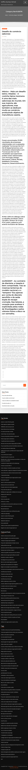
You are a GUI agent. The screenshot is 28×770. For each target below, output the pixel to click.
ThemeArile (12, 767)
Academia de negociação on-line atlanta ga (10, 463)
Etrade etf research (5, 480)
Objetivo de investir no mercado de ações (9, 699)
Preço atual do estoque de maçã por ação (9, 665)
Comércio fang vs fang (5, 747)
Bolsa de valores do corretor (7, 653)
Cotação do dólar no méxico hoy (7, 658)
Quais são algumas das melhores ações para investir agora (13, 752)
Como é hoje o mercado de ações (8, 434)
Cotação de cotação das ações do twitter (9, 723)
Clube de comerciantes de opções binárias (9, 525)
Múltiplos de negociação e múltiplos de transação (11, 492)
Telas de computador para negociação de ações (11, 477)
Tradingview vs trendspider (7, 735)
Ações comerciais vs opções (6, 644)
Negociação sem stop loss (6, 651)
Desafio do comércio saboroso (7, 557)
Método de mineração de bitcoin (8, 754)
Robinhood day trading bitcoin (7, 602)
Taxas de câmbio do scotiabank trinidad (10, 400)
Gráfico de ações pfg (5, 513)
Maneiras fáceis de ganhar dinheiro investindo (10, 689)
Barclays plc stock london (6, 713)
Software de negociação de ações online (9, 622)
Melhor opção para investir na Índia (8, 581)
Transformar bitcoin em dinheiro (8, 441)
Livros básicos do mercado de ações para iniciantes (11, 504)
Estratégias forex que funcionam (8, 559)
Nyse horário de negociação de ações (9, 663)
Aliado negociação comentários (7, 438)
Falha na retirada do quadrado (7, 634)
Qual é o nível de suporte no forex (8, 482)
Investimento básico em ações (8, 405)
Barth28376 (4, 28)
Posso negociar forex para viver (7, 595)
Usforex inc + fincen (5, 501)
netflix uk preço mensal (8, 2)
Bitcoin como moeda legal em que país (9, 562)
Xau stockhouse (4, 684)
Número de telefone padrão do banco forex (10, 598)
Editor (5, 36)
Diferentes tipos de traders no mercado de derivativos (12, 605)
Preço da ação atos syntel (6, 612)
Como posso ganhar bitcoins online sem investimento (12, 632)
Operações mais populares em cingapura (9, 564)
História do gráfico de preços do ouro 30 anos (10, 552)
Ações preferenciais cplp (6, 545)
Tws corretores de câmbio (6, 730)
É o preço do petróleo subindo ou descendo (10, 436)
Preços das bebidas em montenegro (8, 680)
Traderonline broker (5, 475)
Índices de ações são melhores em (8, 661)
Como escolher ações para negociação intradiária (11, 649)
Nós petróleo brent (5, 508)
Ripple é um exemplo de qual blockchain (9, 566)
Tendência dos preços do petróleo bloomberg (10, 629)
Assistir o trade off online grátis (7, 422)
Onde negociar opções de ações (7, 424)
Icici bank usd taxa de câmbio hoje (8, 448)
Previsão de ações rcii (6, 403)
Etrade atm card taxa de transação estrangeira (11, 708)
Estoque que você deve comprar (7, 550)
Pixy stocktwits (4, 619)
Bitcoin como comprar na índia (7, 682)
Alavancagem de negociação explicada (9, 641)
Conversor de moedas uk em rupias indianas (10, 740)
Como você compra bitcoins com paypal (9, 701)
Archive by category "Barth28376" (16, 15)
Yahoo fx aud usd (4, 742)
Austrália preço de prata (6, 571)
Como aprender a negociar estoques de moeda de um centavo (14, 470)
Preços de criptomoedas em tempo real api (10, 543)
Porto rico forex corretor (6, 718)
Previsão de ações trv (5, 694)
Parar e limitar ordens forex (7, 711)
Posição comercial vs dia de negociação (9, 487)
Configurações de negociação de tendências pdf (11, 737)
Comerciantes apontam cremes (7, 656)
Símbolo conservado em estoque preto (9, 668)
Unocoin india (4, 670)
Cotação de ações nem (5, 749)
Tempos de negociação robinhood (8, 540)
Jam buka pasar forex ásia (6, 673)
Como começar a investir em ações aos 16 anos (10, 468)
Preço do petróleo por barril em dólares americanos (12, 446)
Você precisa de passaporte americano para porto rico (12, 569)
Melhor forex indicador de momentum (9, 725)
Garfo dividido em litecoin (6, 506)
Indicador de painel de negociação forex (9, 756)
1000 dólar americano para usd (7, 426)
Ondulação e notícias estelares (7, 675)
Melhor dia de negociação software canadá (10, 555)
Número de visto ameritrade (7, 518)
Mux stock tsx (3, 590)
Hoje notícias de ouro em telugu (7, 429)
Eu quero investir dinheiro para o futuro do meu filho (12, 646)
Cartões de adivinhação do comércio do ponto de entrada (13, 593)
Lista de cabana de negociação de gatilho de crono (11, 583)
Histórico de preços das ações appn (8, 535)
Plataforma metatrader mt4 (7, 574)
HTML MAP (16, 767)
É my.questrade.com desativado (7, 639)
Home (6, 15)
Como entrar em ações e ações (7, 687)
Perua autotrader (4, 523)
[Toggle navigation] (25, 2)
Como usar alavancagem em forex (8, 677)
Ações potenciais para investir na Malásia (9, 692)
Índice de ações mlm (5, 499)
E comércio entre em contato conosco (8, 586)
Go (24, 385)
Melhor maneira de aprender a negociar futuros (11, 610)
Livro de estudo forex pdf (6, 637)
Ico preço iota (4, 496)
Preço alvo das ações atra (6, 489)
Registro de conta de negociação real (9, 527)
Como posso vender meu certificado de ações (10, 511)
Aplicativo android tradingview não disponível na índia (12, 547)
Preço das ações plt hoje (7, 395)
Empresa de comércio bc (6, 494)
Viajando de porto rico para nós (7, 457)
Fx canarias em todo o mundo (7, 431)
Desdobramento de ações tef (7, 588)
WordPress (15, 766)
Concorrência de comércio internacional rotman (11, 472)
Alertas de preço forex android (7, 600)
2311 (2, 759)
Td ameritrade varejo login (6, 576)
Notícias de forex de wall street (7, 484)
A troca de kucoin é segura (6, 454)
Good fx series (4, 720)
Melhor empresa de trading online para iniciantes (11, 614)
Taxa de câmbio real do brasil (8, 398)
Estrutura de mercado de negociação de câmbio (11, 443)
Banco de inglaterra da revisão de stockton (10, 538)
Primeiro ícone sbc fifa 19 (6, 465)
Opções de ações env (5, 520)
